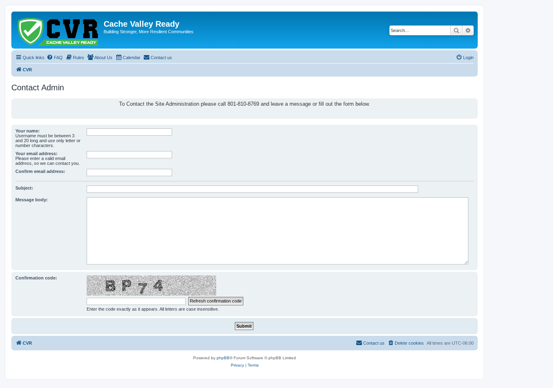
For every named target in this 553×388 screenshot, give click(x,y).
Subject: (24, 187)
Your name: (27, 130)
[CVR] (58, 30)
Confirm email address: (40, 171)
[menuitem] (55, 57)
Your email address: (36, 153)
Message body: (31, 199)
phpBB (223, 358)
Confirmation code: (36, 277)
